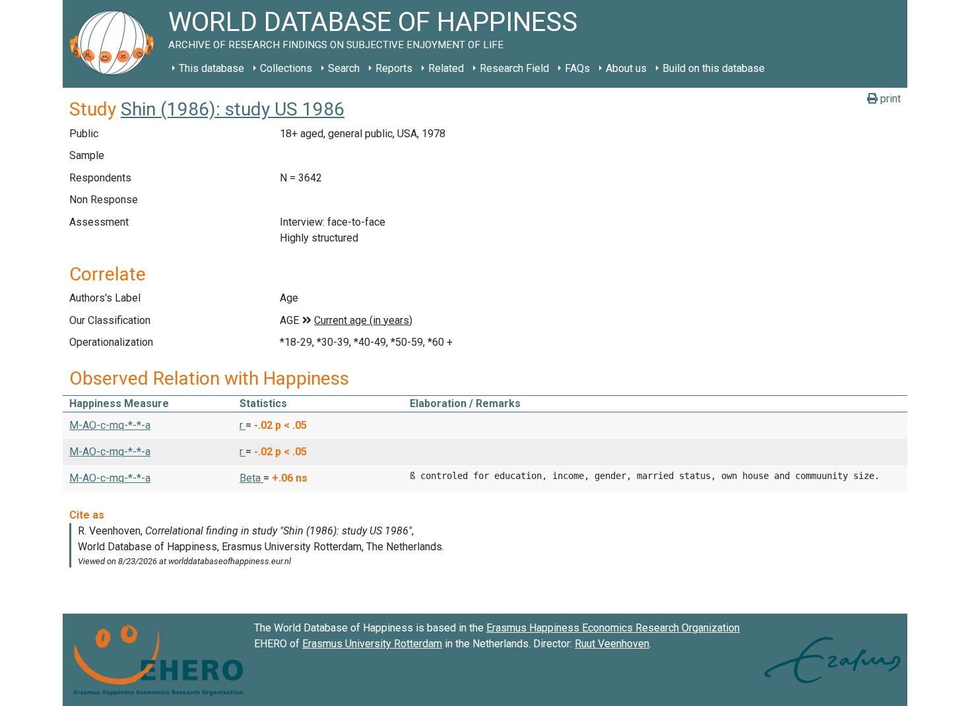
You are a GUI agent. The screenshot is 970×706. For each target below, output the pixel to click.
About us (626, 68)
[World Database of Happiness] (115, 44)
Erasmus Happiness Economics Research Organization (613, 628)
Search (344, 68)
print (889, 98)
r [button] (242, 425)
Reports (393, 68)
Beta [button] (251, 478)
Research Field (514, 68)
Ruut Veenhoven (612, 643)
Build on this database (714, 68)
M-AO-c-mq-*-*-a (109, 425)
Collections (286, 68)
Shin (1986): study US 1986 (232, 109)
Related (446, 68)
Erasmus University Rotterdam (372, 643)
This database (211, 68)
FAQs (577, 68)
